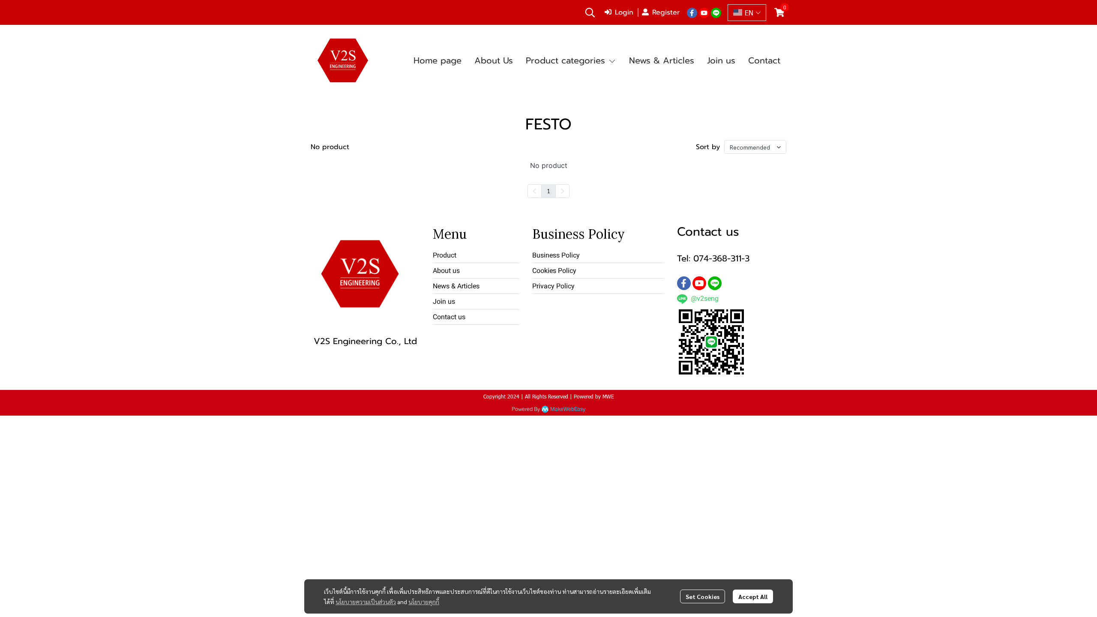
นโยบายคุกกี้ (423, 601)
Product (444, 255)
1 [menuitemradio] (548, 191)
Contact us (449, 317)
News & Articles (456, 286)
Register (666, 12)
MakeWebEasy (567, 409)
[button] (590, 12)
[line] (716, 12)
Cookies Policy (554, 271)
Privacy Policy (553, 286)
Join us (444, 301)
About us (446, 271)
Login (624, 12)
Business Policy (556, 255)
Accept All (752, 596)
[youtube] (704, 12)
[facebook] (692, 12)
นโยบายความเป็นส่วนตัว (366, 601)
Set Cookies (702, 596)
